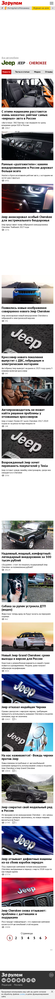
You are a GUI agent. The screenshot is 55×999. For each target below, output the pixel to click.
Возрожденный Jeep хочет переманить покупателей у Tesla (25, 464)
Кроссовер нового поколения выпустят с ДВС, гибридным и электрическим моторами (23, 360)
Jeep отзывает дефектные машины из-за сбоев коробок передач (27, 860)
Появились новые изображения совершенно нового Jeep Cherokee (26, 309)
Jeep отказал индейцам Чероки (24, 707)
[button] (52, 992)
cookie (22, 994)
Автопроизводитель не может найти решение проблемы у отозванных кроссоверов (23, 413)
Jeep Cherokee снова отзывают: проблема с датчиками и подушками (24, 913)
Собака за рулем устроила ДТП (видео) (24, 608)
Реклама (18, 984)
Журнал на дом (41, 8)
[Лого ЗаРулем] (12, 3)
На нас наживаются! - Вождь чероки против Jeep (27, 757)
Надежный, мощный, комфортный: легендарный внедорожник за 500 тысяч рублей (26, 556)
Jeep (21, 63)
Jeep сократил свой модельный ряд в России (27, 809)
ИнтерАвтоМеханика (18, 8)
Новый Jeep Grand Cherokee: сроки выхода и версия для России (26, 657)
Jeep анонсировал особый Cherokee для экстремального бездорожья (27, 218)
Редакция (6, 984)
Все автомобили (10, 57)
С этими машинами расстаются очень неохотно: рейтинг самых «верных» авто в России (25, 114)
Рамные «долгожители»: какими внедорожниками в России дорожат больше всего (27, 167)
